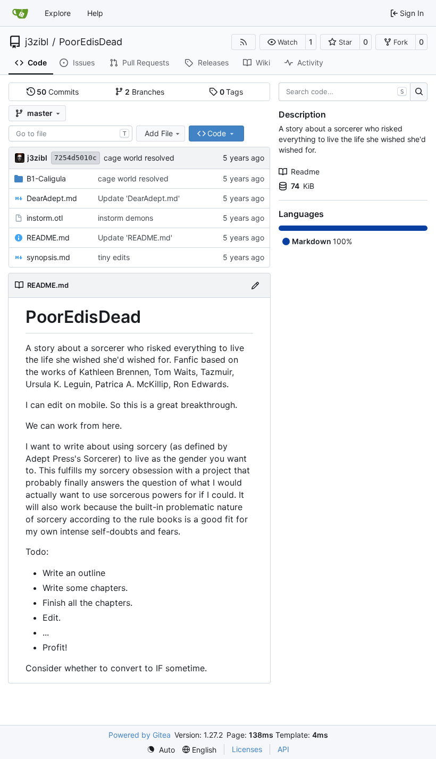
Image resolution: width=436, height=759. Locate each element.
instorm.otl (45, 217)
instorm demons (125, 217)
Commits (58, 91)
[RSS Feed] (243, 42)
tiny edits (114, 257)
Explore (58, 13)
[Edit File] (255, 285)
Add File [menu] (159, 133)
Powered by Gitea (139, 734)
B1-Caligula (46, 178)
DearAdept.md (52, 198)
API (283, 749)
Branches (144, 91)
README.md (48, 237)
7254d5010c (75, 158)
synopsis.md (48, 257)
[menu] (161, 749)
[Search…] (418, 92)
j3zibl (36, 42)
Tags (232, 91)
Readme (305, 171)
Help (95, 13)
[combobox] (70, 133)
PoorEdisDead (90, 42)
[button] (282, 42)
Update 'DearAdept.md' (139, 198)
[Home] (20, 13)
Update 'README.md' (135, 237)
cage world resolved (139, 157)
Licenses (247, 749)
